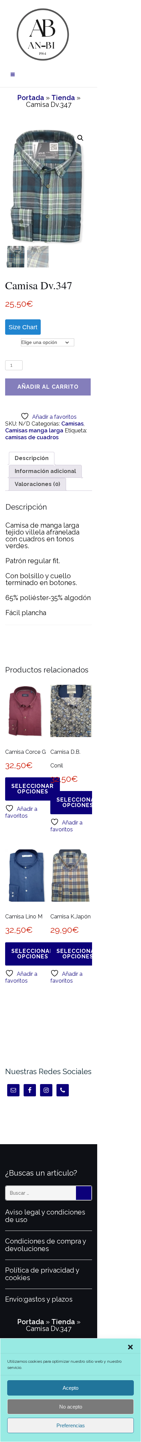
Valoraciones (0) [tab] (37, 484)
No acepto (70, 1407)
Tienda (63, 98)
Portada (30, 98)
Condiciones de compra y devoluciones (45, 1245)
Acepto (70, 1388)
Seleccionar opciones (32, 789)
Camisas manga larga (34, 430)
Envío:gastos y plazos (39, 1299)
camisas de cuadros (32, 437)
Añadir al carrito (48, 387)
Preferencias (70, 1425)
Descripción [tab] (32, 458)
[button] (130, 1347)
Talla (13, 342)
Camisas (72, 423)
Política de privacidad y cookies (42, 1274)
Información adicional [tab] (45, 471)
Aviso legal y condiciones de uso (45, 1216)
